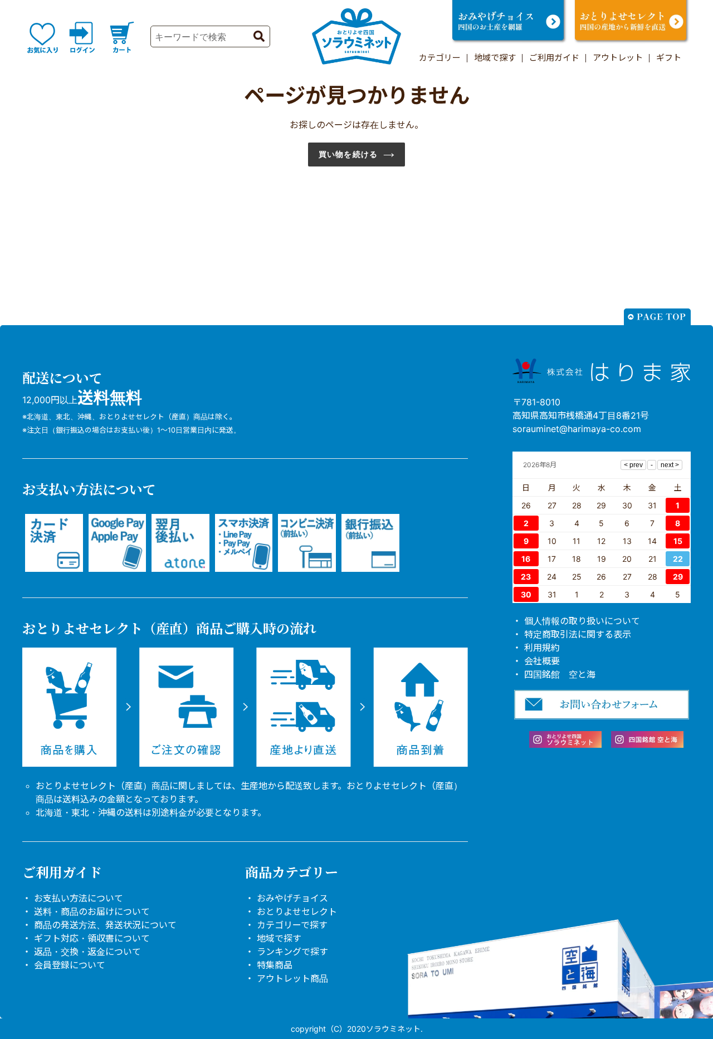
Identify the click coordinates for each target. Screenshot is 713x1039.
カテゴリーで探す (292, 924)
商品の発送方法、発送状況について (105, 924)
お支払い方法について (78, 898)
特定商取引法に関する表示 (577, 634)
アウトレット (618, 57)
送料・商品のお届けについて (92, 911)
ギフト (668, 57)
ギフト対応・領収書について (92, 938)
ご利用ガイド (554, 57)
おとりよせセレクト (297, 911)
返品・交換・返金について (87, 951)
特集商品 (274, 965)
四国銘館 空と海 (559, 674)
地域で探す (495, 57)
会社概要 (542, 660)
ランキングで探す (292, 951)
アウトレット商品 (292, 978)
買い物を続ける (348, 154)
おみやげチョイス (292, 898)
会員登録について (69, 965)
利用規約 (542, 647)
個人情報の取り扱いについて (582, 620)
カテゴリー (440, 57)
